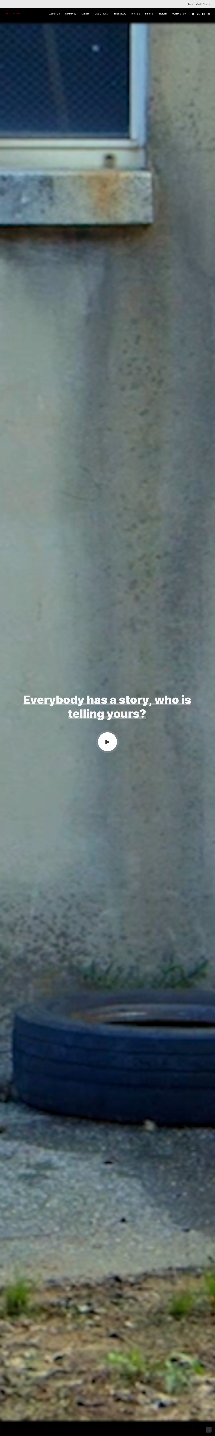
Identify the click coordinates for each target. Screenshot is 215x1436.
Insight (163, 14)
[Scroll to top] (209, 1429)
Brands (135, 14)
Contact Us (179, 14)
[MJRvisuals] (13, 13)
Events (86, 14)
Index (190, 4)
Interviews (120, 14)
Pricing (149, 14)
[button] (193, 14)
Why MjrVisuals (202, 4)
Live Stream (101, 14)
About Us (54, 14)
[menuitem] (191, 4)
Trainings (70, 14)
